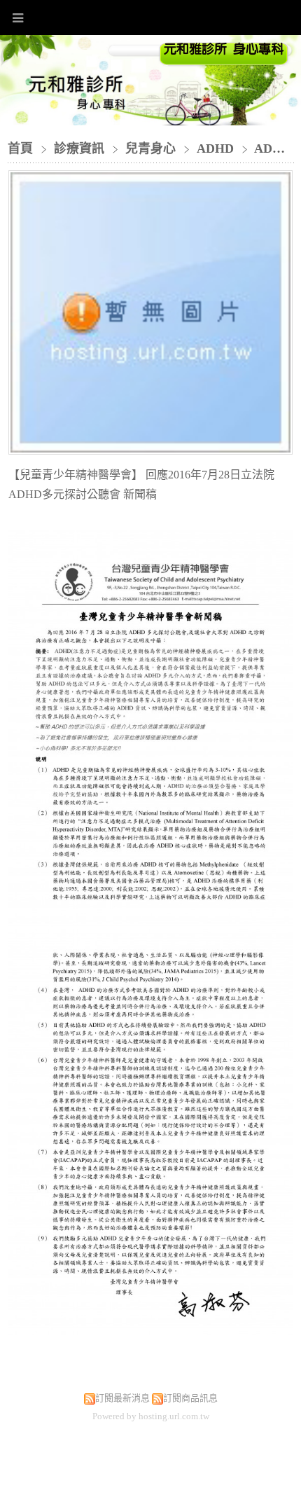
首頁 (20, 149)
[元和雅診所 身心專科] (224, 62)
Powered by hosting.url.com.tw (150, 1416)
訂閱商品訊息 (190, 1398)
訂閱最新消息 (122, 1398)
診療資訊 (81, 149)
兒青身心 (150, 149)
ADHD (215, 149)
